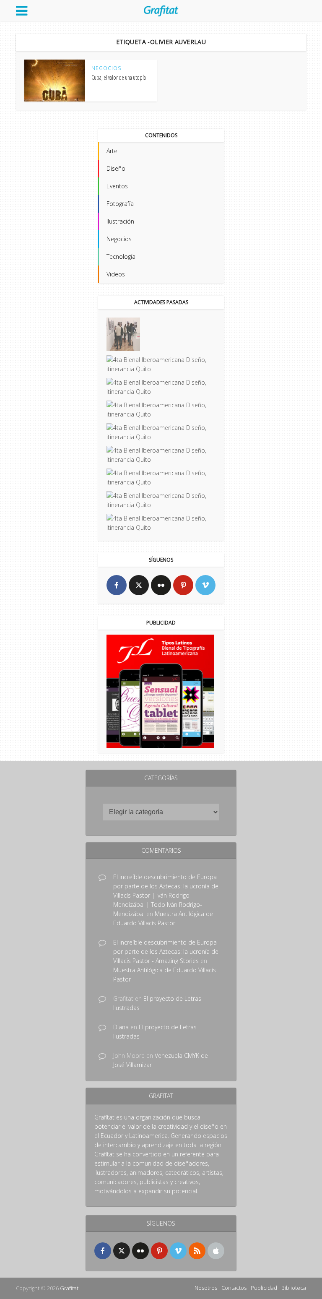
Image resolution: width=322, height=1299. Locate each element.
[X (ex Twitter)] (139, 585)
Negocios (106, 68)
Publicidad (264, 1287)
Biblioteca (293, 1287)
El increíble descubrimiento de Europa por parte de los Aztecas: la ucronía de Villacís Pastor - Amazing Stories (165, 951)
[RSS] (197, 1250)
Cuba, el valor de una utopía (118, 77)
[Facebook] (116, 585)
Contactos (234, 1287)
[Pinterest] (183, 585)
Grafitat (69, 1288)
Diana (121, 1027)
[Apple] (216, 1250)
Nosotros (206, 1287)
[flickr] (161, 585)
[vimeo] (205, 585)
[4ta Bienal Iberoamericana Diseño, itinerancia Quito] (123, 334)
